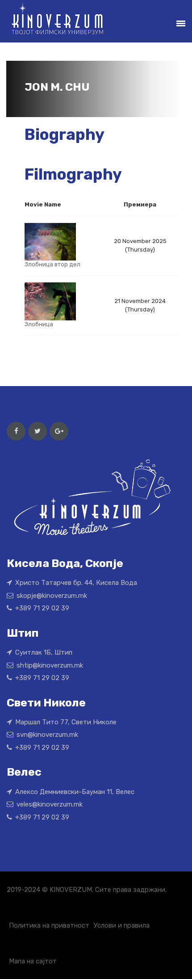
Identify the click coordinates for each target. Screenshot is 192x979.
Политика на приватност (49, 925)
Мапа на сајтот (33, 961)
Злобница (39, 324)
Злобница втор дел (52, 264)
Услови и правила (122, 925)
